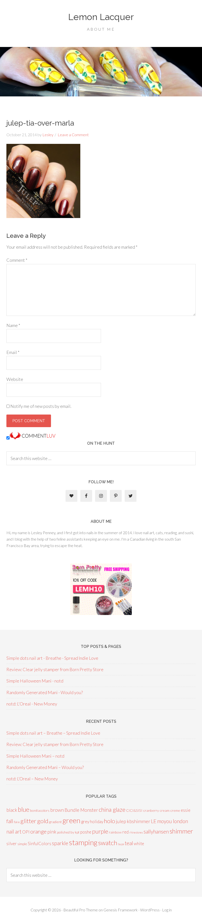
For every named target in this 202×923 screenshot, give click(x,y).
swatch (107, 843)
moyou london (172, 821)
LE (153, 821)
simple (22, 844)
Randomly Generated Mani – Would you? (45, 767)
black (11, 810)
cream (164, 810)
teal (129, 843)
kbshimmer (138, 821)
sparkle (60, 843)
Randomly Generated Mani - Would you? (44, 692)
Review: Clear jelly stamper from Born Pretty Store (54, 669)
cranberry (151, 810)
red (125, 832)
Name (13, 325)
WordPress (150, 909)
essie (185, 810)
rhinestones (136, 832)
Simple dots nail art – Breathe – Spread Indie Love (53, 733)
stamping (83, 842)
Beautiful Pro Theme (80, 909)
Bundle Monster (81, 810)
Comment (16, 260)
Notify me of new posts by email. (40, 406)
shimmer (181, 831)
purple (100, 831)
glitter (28, 820)
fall (9, 821)
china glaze (112, 809)
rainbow (115, 832)
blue (23, 809)
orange (38, 831)
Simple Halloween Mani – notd (35, 756)
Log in (167, 909)
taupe (121, 844)
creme (175, 810)
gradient (55, 822)
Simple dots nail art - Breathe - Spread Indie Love (52, 658)
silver (11, 843)
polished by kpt (68, 832)
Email (12, 352)
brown (57, 810)
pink (51, 832)
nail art (13, 831)
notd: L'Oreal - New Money (31, 703)
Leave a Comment (73, 134)
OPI (26, 832)
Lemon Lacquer (101, 17)
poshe (85, 832)
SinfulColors (39, 843)
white (139, 843)
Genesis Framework (120, 909)
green (71, 820)
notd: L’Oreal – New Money (32, 778)
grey (85, 821)
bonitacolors (40, 810)
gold (42, 820)
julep (121, 821)
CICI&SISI (134, 810)
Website (14, 379)
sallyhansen (156, 831)
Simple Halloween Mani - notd (34, 680)
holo (109, 820)
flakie (17, 822)
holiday (96, 821)
